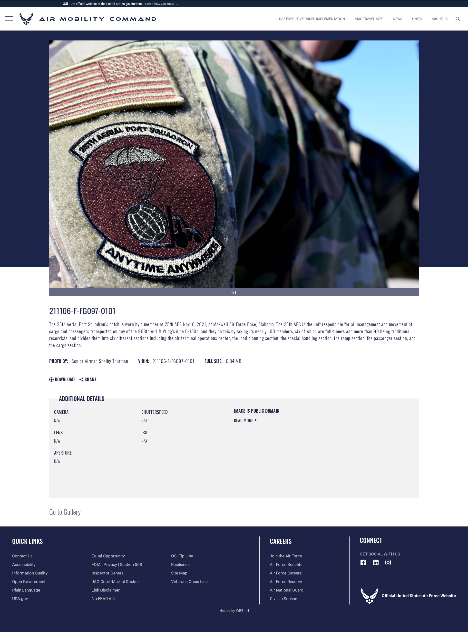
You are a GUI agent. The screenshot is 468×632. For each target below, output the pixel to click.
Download (64, 379)
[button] (162, 3)
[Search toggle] (458, 19)
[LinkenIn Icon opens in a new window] (375, 562)
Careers (281, 540)
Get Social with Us (380, 554)
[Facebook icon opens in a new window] (363, 562)
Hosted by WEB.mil (234, 611)
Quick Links (27, 540)
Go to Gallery (65, 511)
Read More (244, 420)
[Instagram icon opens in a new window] (388, 562)
